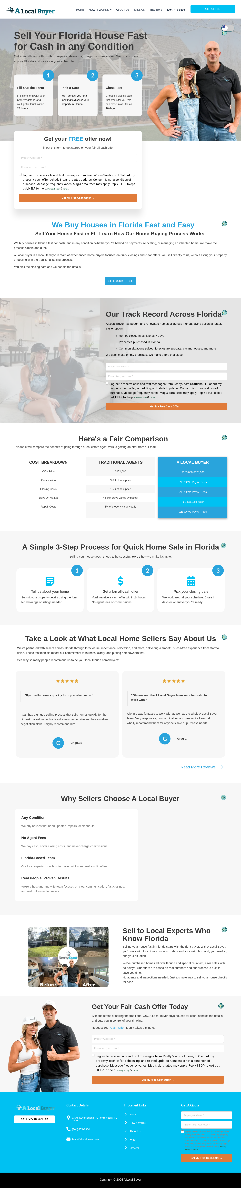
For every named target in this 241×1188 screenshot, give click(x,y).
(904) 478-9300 (176, 10)
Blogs (133, 1139)
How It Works (99, 9)
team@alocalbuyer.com (85, 1139)
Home (80, 9)
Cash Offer (117, 1027)
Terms (65, 189)
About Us (123, 9)
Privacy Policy (53, 189)
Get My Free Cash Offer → (78, 197)
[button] (111, 9)
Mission (139, 9)
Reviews (156, 9)
